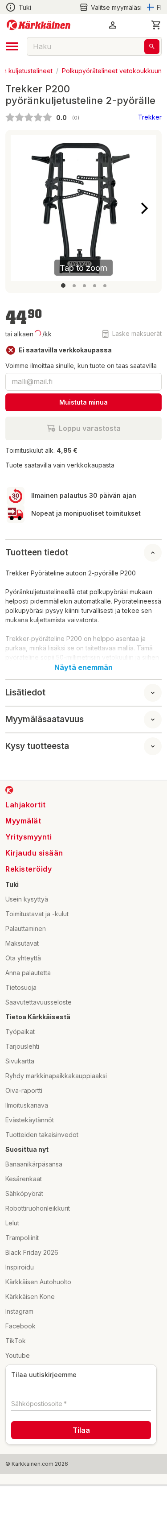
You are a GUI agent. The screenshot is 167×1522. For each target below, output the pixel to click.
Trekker (150, 117)
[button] (110, 7)
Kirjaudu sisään (34, 852)
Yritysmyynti (28, 836)
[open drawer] (12, 46)
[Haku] (151, 46)
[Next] (144, 208)
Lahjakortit (25, 804)
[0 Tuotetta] (156, 25)
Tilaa (81, 1430)
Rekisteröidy (28, 868)
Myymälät (23, 820)
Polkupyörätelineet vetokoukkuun (112, 70)
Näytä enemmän (83, 667)
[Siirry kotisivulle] (38, 25)
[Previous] (23, 208)
